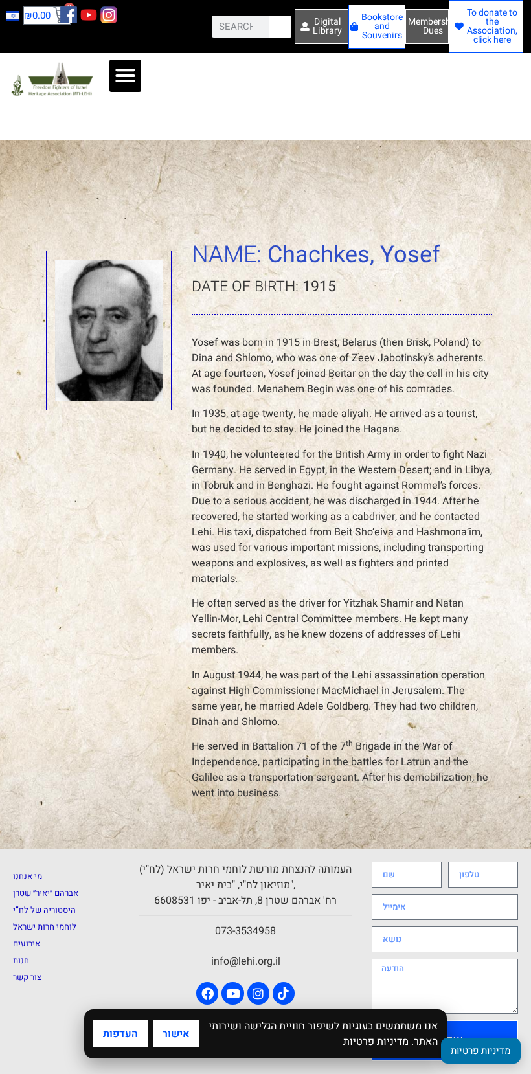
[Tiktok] (284, 993)
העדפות (120, 1034)
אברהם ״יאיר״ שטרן (45, 893)
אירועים (26, 943)
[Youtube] (232, 993)
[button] (125, 76)
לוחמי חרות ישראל (44, 927)
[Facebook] (207, 993)
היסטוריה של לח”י (44, 910)
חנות (21, 960)
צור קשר (27, 977)
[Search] (280, 27)
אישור (176, 1034)
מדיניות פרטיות (376, 1041)
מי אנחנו (27, 876)
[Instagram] (258, 993)
